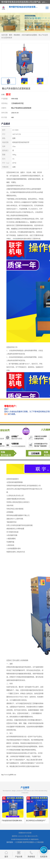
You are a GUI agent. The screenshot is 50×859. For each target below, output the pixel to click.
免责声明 (26, 842)
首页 (10, 35)
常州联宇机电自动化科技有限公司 (20, 839)
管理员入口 (33, 842)
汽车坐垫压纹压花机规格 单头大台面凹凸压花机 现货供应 (21, 821)
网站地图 (40, 842)
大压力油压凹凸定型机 (29, 35)
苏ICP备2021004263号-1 (31, 836)
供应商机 (17, 35)
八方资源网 (18, 842)
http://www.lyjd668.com (8, 775)
